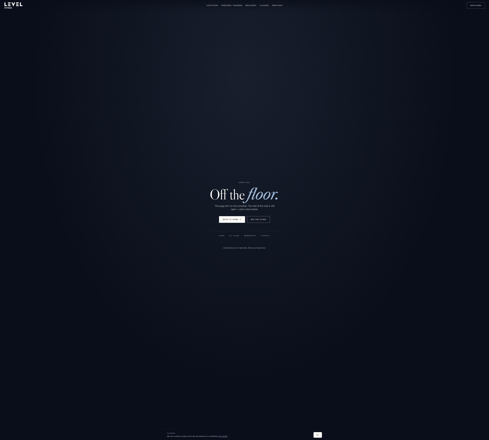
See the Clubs (258, 219)
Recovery (251, 5)
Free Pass (277, 5)
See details (223, 436)
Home (222, 236)
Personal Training (231, 5)
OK (317, 435)
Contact (265, 236)
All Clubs (234, 236)
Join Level (476, 5)
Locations (212, 5)
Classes (264, 5)
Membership (250, 236)
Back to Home (232, 219)
